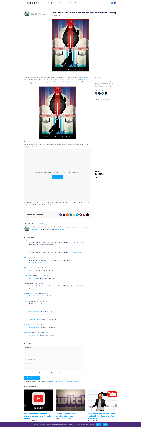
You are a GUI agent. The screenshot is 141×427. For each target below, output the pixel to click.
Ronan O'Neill (27, 293)
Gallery (40, 400)
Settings (92, 424)
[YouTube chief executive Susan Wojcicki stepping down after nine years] (102, 400)
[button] (25, 405)
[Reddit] (67, 214)
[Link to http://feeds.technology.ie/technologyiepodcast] (115, 3)
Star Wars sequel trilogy (103, 83)
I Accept (57, 177)
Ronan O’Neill (33, 296)
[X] (64, 214)
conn (25, 283)
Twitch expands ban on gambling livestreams (68, 400)
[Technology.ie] (32, 2)
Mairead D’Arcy (34, 327)
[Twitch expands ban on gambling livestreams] (70, 400)
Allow (98, 424)
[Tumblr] (80, 214)
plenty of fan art (69, 82)
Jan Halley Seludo (28, 316)
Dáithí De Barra (27, 275)
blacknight (26, 250)
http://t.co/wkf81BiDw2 (75, 242)
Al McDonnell (27, 267)
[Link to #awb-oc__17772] (112, 3)
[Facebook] (60, 214)
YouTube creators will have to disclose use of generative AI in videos (36, 400)
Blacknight (34, 229)
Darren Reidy (27, 309)
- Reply (43, 240)
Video (102, 79)
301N (25, 257)
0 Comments (38, 420)
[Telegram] (77, 214)
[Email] (87, 214)
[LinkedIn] (70, 214)
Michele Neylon (37, 13)
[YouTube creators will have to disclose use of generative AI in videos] (38, 400)
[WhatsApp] (74, 214)
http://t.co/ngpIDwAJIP (75, 286)
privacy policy (80, 424)
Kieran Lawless (27, 332)
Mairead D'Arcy (27, 324)
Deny (105, 424)
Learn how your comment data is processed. (65, 381)
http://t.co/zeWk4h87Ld (75, 252)
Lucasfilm (109, 82)
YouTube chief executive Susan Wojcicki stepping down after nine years (100, 400)
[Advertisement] (106, 124)
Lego (105, 82)
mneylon (26, 240)
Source (27, 141)
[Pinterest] (84, 214)
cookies (39, 424)
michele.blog (59, 229)
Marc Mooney (27, 301)
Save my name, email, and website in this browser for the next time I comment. (52, 373)
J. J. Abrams (100, 82)
